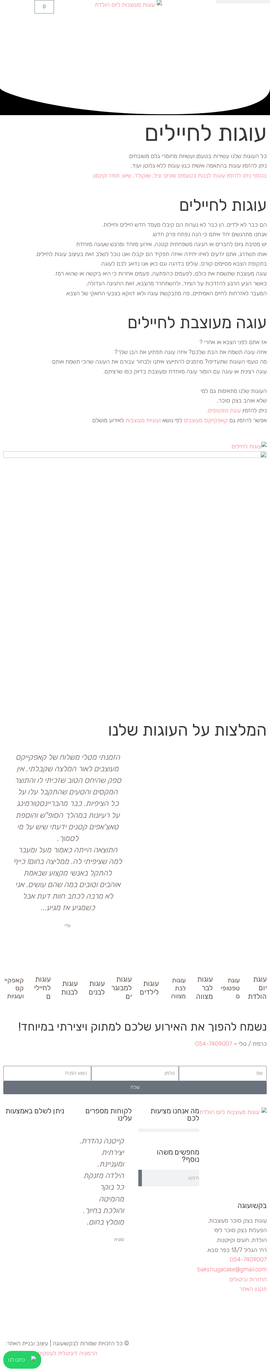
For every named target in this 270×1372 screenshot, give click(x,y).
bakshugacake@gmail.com (232, 1269)
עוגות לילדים (149, 988)
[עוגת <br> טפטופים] (231, 965)
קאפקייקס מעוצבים (206, 420)
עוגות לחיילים (42, 988)
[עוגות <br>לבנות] (69, 968)
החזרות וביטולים (248, 1279)
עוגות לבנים (97, 988)
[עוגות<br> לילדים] (150, 968)
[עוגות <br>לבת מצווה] (177, 965)
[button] (243, 2)
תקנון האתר (253, 1288)
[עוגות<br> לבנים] (96, 968)
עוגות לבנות (69, 988)
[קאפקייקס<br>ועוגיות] (15, 965)
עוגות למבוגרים (121, 988)
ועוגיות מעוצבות (143, 420)
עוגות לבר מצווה (204, 988)
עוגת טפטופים (230, 988)
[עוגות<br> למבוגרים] (123, 963)
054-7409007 (213, 1043)
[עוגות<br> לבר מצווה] (204, 963)
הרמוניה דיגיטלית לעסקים (67, 1353)
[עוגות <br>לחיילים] (42, 963)
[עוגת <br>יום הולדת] (258, 963)
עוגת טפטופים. (224, 410)
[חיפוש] (140, 1178)
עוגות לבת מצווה (178, 988)
